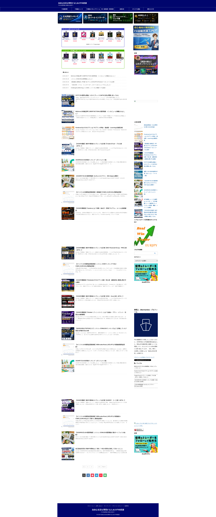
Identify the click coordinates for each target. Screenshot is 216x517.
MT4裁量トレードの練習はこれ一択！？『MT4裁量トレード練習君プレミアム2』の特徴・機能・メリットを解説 (151, 203)
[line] (105, 475)
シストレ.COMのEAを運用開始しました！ (82, 79)
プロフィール (90, 506)
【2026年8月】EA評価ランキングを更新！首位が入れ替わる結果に (146, 380)
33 (99, 467)
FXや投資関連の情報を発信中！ (108, 512)
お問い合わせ (99, 506)
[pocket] (92, 475)
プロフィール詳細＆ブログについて (144, 357)
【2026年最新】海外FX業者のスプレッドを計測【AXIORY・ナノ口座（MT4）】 (101, 400)
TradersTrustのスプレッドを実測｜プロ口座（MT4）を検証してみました (145, 376)
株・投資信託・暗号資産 (108, 9)
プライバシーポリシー (117, 506)
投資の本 (122, 9)
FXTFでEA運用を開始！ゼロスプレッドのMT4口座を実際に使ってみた (97, 95)
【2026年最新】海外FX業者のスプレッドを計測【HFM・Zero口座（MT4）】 (100, 296)
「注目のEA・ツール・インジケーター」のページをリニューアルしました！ (91, 84)
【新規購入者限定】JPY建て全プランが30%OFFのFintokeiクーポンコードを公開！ (93, 82)
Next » (104, 467)
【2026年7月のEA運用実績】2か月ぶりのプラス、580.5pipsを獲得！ (97, 176)
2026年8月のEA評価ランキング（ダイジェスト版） (91, 160)
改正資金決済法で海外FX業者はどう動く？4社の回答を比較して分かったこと (99, 448)
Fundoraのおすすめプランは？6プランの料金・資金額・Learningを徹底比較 (99, 127)
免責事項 (127, 506)
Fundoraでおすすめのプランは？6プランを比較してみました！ (146, 371)
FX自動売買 (64, 9)
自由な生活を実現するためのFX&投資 (72, 3)
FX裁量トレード (79, 9)
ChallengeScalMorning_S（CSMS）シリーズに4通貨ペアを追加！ (88, 87)
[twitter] (84, 475)
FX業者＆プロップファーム (93, 9)
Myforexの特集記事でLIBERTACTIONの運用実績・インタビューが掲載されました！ (93, 76)
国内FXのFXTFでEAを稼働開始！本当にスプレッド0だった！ (145, 367)
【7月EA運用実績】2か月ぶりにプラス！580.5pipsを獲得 (144, 385)
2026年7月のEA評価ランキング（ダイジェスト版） (91, 361)
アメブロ (139, 363)
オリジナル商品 (136, 9)
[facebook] (88, 475)
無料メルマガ (150, 9)
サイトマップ (107, 506)
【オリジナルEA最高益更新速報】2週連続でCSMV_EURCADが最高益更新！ (99, 192)
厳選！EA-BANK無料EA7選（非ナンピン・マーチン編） (151, 173)
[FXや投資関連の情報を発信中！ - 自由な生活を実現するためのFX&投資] (96, 475)
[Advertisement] (94, 233)
